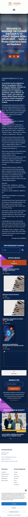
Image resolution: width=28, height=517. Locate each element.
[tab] (14, 262)
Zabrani (14, 507)
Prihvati (14, 503)
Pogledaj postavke (14, 511)
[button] (26, 490)
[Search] (23, 250)
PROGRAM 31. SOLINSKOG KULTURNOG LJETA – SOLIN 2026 (13, 319)
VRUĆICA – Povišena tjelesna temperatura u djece (11, 269)
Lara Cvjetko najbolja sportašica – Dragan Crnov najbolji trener (13, 435)
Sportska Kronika (15, 53)
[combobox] (11, 250)
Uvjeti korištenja (14, 400)
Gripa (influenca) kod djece (11, 294)
